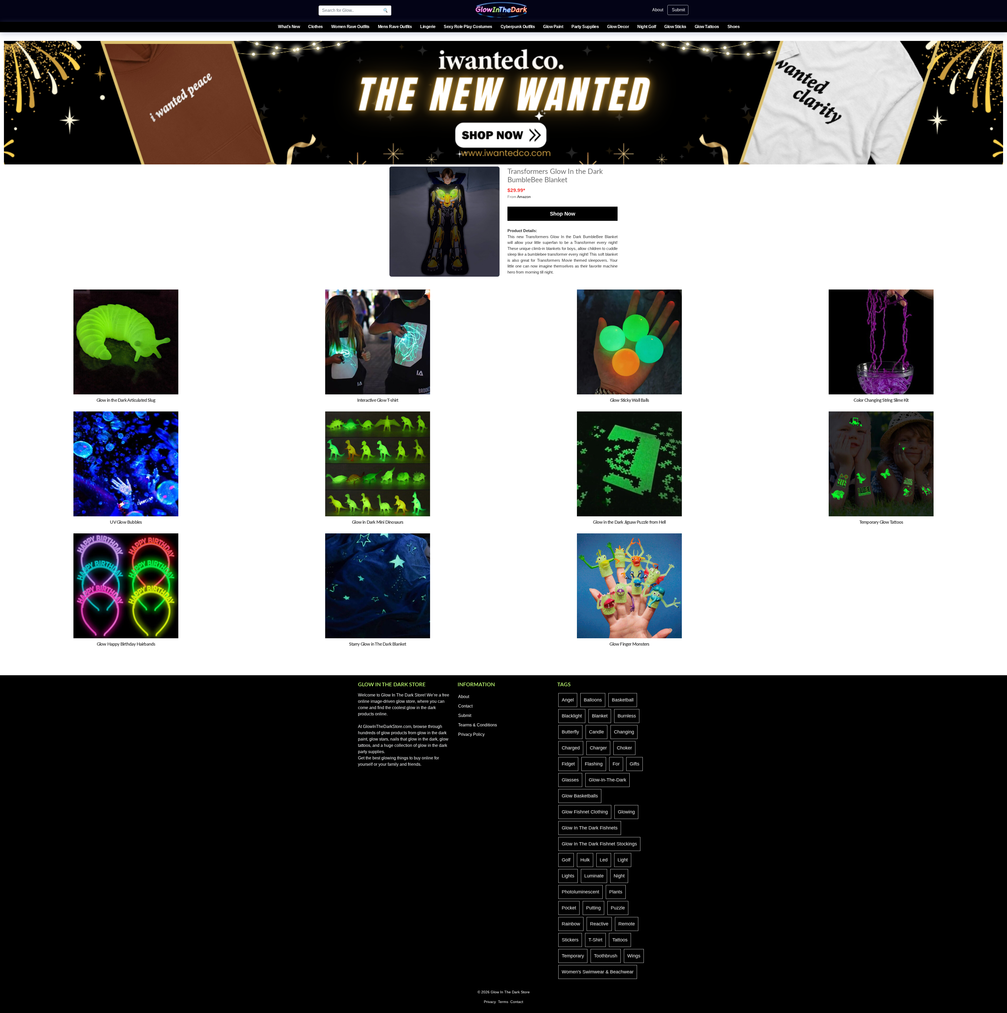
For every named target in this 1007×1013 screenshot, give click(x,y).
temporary (573, 955)
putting (593, 907)
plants (615, 891)
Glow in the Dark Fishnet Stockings (599, 843)
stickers (570, 939)
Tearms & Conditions (477, 725)
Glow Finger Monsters (629, 644)
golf (566, 859)
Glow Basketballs (580, 795)
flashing (594, 764)
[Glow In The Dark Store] (501, 9)
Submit (678, 10)
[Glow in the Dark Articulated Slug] (125, 341)
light (623, 859)
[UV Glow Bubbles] (125, 463)
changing (624, 732)
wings (633, 955)
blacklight (572, 716)
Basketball (623, 700)
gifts (634, 764)
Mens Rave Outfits (395, 26)
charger (598, 748)
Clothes (315, 26)
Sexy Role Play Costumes (468, 26)
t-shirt (595, 939)
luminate (594, 875)
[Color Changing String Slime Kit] (881, 341)
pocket (569, 907)
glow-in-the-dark (607, 779)
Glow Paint (553, 26)
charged (571, 748)
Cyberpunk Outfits (518, 26)
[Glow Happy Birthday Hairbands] (125, 585)
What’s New (289, 26)
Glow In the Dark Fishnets (590, 827)
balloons (593, 700)
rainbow (571, 923)
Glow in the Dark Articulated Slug (126, 400)
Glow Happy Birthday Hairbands (126, 644)
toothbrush (605, 955)
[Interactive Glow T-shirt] (377, 341)
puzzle (618, 907)
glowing (626, 811)
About (657, 10)
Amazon (524, 197)
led (604, 859)
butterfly (570, 732)
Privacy (490, 1002)
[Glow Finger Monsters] (629, 585)
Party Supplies (585, 26)
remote (626, 923)
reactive (599, 923)
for (616, 764)
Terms (503, 1002)
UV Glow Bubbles (126, 522)
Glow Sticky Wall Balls (629, 400)
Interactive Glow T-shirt (377, 400)
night (619, 875)
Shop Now (562, 214)
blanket (600, 716)
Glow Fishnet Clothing (585, 811)
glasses (570, 779)
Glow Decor (618, 26)
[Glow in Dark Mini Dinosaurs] (377, 463)
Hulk (585, 859)
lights (568, 875)
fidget (568, 764)
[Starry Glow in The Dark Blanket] (377, 585)
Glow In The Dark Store (510, 992)
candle (596, 732)
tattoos (620, 939)
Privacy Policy (471, 734)
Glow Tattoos (707, 26)
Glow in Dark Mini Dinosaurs (377, 522)
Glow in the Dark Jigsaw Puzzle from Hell (629, 522)
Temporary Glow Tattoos (881, 522)
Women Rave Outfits (350, 26)
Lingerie (427, 26)
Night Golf (646, 26)
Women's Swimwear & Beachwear (598, 971)
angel (568, 700)
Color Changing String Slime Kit (881, 400)
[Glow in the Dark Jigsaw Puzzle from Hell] (629, 463)
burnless (627, 716)
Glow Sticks (675, 26)
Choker (624, 748)
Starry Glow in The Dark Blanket (377, 644)
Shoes (733, 26)
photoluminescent (580, 891)
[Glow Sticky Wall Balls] (629, 341)
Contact (465, 706)
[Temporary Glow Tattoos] (881, 463)
